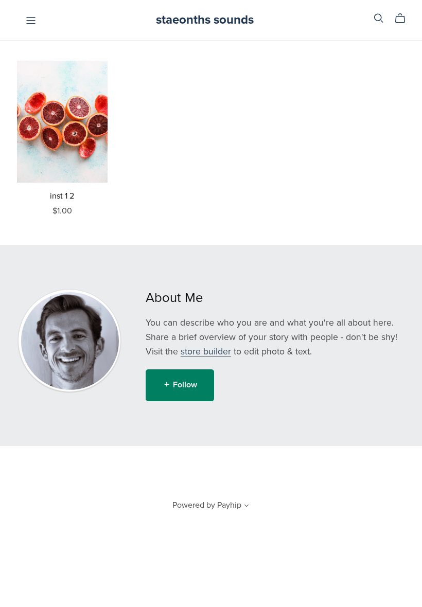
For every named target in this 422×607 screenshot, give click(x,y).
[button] (246, 506)
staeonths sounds (205, 19)
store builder (206, 351)
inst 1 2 (62, 196)
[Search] (378, 18)
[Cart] (404, 18)
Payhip (229, 505)
